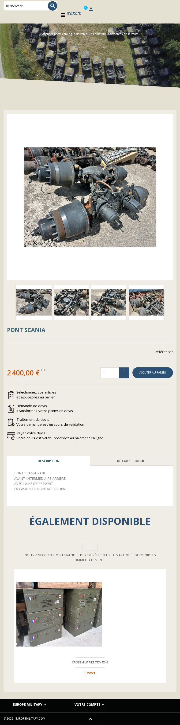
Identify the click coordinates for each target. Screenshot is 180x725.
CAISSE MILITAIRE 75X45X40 (90, 662)
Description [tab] (49, 461)
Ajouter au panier (152, 372)
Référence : (163, 351)
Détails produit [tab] (131, 461)
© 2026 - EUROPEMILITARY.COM (24, 719)
